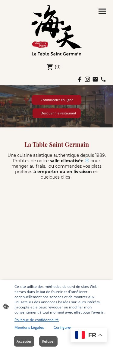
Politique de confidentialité (36, 319)
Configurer (63, 327)
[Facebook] (79, 79)
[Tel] (103, 79)
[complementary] (89, 335)
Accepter (24, 341)
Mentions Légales (29, 327)
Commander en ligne (56, 100)
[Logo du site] (57, 30)
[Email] (95, 79)
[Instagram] (87, 79)
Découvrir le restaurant (56, 113)
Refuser (48, 341)
